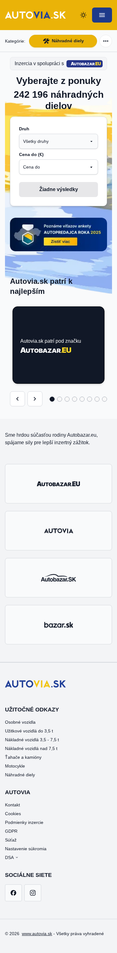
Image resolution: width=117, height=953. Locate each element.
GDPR (11, 831)
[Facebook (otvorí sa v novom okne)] (13, 892)
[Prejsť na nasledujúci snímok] (34, 398)
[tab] (52, 399)
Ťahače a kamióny (23, 757)
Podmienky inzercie (24, 822)
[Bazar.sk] (58, 624)
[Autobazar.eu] (58, 483)
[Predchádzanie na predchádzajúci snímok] (17, 398)
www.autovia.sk (37, 933)
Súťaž (11, 839)
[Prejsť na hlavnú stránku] (35, 15)
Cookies (13, 813)
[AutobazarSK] (58, 577)
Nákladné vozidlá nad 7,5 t (31, 748)
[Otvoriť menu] (102, 15)
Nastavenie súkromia (25, 848)
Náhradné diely (68, 40)
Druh (24, 128)
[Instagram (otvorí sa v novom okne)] (32, 892)
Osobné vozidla (20, 722)
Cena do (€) (31, 154)
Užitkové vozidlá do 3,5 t (29, 730)
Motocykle (15, 765)
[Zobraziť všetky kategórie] (106, 41)
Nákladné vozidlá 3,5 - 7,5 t (32, 739)
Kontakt (12, 804)
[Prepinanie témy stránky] (83, 15)
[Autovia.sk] (58, 530)
